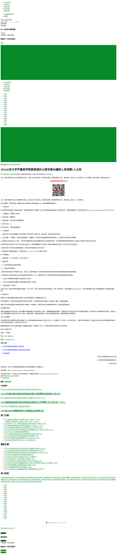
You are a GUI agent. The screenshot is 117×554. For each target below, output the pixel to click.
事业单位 (7, 4)
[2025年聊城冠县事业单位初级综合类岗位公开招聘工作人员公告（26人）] (58, 398)
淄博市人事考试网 (12, 481)
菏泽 (5, 77)
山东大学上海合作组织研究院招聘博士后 (17, 432)
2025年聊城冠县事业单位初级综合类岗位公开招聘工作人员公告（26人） (33, 402)
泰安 (5, 68)
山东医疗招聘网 (65, 477)
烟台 (5, 60)
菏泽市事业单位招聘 (35, 481)
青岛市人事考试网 (98, 479)
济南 (5, 48)
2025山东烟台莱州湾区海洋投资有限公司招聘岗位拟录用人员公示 (30, 394)
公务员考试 (7, 2)
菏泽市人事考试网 (81, 479)
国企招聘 (7, 6)
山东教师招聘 (29, 477)
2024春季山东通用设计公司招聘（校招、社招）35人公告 (21, 421)
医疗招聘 (7, 8)
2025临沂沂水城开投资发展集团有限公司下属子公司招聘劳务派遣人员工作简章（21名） (31, 463)
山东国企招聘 (38, 477)
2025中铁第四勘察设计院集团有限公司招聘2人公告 (20, 465)
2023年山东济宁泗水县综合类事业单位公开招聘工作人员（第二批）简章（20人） (29, 430)
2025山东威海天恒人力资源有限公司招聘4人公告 (19, 459)
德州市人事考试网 (41, 479)
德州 (5, 52)
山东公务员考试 (85, 477)
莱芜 (5, 79)
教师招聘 (7, 10)
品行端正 (90, 479)
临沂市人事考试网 (9, 479)
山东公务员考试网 (101, 477)
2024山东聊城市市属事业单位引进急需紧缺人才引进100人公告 (23, 427)
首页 (5, 46)
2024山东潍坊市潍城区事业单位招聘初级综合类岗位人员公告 (23, 434)
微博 (2, 42)
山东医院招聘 (5, 477)
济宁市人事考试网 (20, 479)
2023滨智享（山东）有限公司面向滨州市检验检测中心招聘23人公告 (25, 423)
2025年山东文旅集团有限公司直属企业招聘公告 (22, 411)
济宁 (5, 66)
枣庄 (5, 138)
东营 (5, 58)
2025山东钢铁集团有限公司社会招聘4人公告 (18, 467)
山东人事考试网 (14, 376)
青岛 (5, 50)
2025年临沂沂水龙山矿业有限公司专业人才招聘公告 (20, 456)
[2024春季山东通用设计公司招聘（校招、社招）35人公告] (60, 419)
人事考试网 (12, 174)
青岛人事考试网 (31, 479)
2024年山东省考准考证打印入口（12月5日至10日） (20, 440)
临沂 (5, 54)
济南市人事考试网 (23, 481)
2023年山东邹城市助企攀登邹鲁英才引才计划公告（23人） (22, 438)
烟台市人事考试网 (53, 479)
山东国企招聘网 (75, 477)
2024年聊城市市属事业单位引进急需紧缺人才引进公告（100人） (24, 425)
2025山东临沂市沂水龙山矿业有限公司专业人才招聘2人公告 (23, 461)
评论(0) (50, 174)
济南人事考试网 (71, 479)
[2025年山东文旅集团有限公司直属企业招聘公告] (58, 406)
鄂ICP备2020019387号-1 (8, 528)
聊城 (5, 73)
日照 (5, 71)
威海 (5, 62)
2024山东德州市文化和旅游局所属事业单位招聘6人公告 (21, 436)
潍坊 (5, 64)
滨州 (5, 75)
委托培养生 (62, 479)
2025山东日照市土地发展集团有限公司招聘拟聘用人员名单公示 (24, 469)
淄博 (5, 56)
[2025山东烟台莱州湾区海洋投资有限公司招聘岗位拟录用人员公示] (58, 389)
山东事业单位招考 (15, 164)
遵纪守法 (93, 477)
